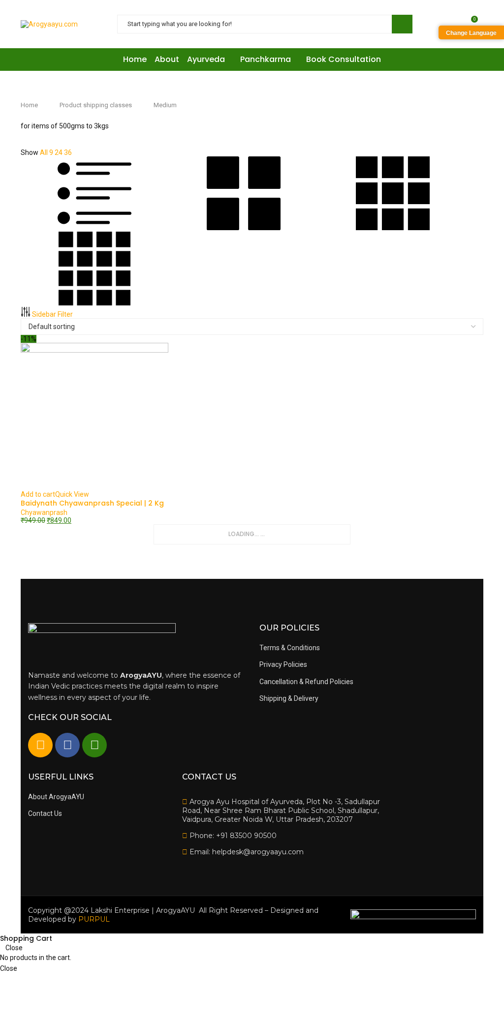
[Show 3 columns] (393, 228)
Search (402, 24)
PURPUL (94, 919)
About (167, 59)
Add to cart (38, 494)
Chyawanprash (44, 512)
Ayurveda (206, 59)
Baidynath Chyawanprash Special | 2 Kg (92, 503)
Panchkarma (265, 59)
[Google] (40, 745)
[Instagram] (94, 745)
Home (135, 59)
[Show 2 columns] (244, 228)
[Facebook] (67, 745)
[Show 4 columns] (94, 303)
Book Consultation (343, 59)
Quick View (72, 494)
